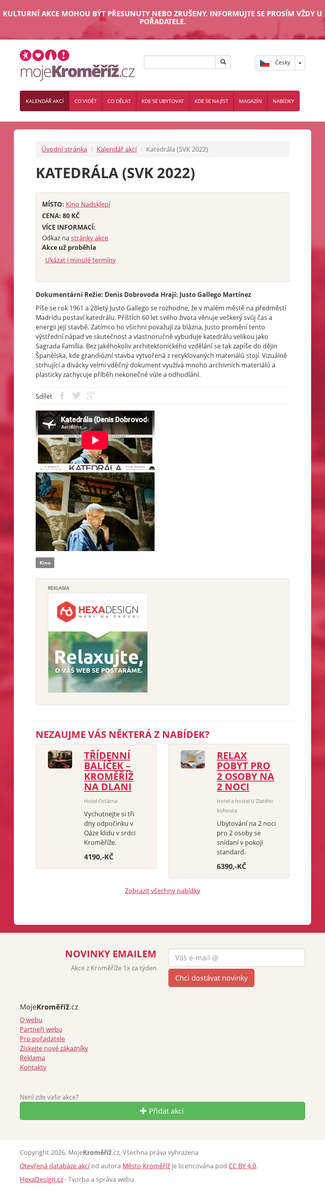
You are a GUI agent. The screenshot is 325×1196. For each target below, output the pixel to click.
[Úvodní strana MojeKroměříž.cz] (77, 64)
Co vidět (86, 101)
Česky (281, 62)
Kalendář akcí (45, 101)
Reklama (32, 1057)
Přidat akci (165, 1111)
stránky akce (89, 238)
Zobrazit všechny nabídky (162, 890)
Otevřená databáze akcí (55, 1166)
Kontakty (33, 1067)
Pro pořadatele (42, 1038)
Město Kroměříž (146, 1166)
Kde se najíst (211, 101)
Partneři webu (41, 1029)
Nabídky (283, 101)
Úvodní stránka (64, 149)
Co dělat (119, 101)
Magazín (250, 101)
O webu (31, 1019)
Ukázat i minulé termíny (80, 260)
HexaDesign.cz (41, 1179)
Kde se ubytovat (162, 101)
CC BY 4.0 (242, 1166)
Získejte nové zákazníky (54, 1048)
